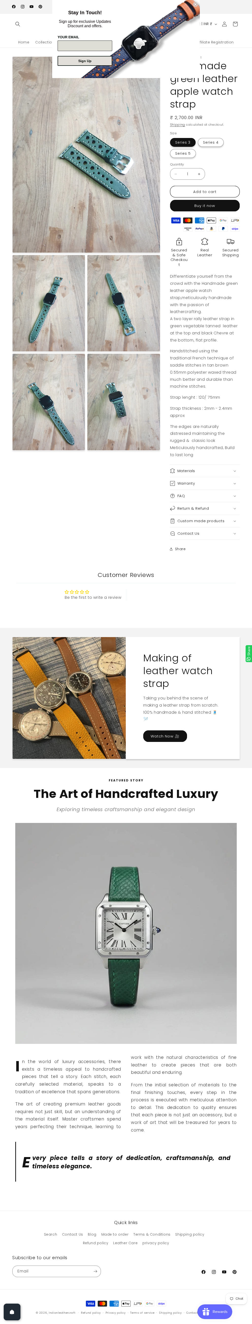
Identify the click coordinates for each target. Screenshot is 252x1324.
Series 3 (182, 142)
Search (50, 1234)
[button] (17, 24)
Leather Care (125, 1243)
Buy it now (204, 205)
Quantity (177, 164)
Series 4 (211, 142)
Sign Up (85, 61)
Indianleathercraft (62, 1313)
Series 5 (183, 153)
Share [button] (180, 548)
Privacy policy (116, 1313)
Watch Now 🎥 (165, 736)
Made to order (115, 1234)
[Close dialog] (195, 4)
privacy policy (155, 1243)
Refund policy (96, 1243)
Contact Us (72, 1234)
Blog (92, 1234)
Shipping (177, 125)
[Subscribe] (95, 1271)
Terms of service (142, 1313)
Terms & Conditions (152, 1234)
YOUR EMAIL (68, 37)
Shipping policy (189, 1234)
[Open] (12, 1312)
